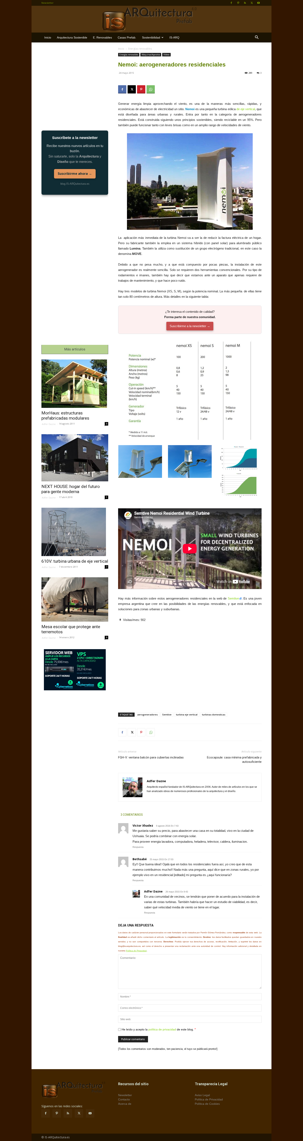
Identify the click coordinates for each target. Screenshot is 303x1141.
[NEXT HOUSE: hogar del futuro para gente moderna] (74, 457)
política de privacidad (162, 1029)
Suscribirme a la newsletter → (190, 326)
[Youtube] (258, 3)
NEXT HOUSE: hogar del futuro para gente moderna (70, 489)
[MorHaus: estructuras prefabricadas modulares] (74, 383)
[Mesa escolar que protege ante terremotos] (74, 599)
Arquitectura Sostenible (72, 37)
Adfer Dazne (153, 891)
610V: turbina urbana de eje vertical (74, 561)
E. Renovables (102, 37)
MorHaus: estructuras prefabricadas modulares (65, 416)
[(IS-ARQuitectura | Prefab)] (151, 19)
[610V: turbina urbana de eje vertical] (74, 532)
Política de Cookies (207, 1103)
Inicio (47, 37)
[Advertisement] (190, 664)
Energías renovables (128, 54)
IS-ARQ (174, 37)
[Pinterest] (238, 3)
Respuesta (138, 847)
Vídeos (166, 54)
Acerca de (124, 1103)
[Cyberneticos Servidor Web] (75, 669)
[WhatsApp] (151, 89)
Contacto (124, 1099)
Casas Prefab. (127, 37)
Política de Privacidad (136, 951)
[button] (257, 38)
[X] (252, 3)
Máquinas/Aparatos (151, 54)
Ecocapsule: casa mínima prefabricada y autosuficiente (234, 760)
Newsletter (47, 2)
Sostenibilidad (151, 37)
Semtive (233, 598)
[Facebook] (231, 3)
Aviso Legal (202, 1095)
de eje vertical (245, 109)
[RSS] (245, 3)
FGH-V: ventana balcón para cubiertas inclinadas (151, 757)
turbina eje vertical (186, 714)
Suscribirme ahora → (75, 173)
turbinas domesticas (213, 714)
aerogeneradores (147, 714)
